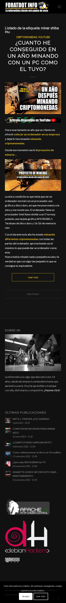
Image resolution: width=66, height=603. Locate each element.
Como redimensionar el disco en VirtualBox (37, 452)
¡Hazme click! (52, 390)
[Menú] (59, 7)
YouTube (44, 37)
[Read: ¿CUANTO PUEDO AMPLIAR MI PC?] (8, 444)
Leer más (33, 277)
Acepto (25, 596)
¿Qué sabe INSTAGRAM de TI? (29, 462)
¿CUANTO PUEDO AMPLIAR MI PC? (32, 442)
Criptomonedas (26, 37)
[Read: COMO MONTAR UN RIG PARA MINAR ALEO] (8, 430)
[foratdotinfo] (27, 7)
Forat (35, 294)
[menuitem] (59, 7)
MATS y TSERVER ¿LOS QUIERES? (31, 419)
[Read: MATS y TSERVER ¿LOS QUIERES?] (8, 420)
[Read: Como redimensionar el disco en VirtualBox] (8, 454)
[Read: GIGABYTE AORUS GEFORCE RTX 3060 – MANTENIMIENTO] (8, 474)
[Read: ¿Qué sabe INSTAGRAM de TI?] (8, 464)
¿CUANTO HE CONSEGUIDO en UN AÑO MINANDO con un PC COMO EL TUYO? (33, 56)
